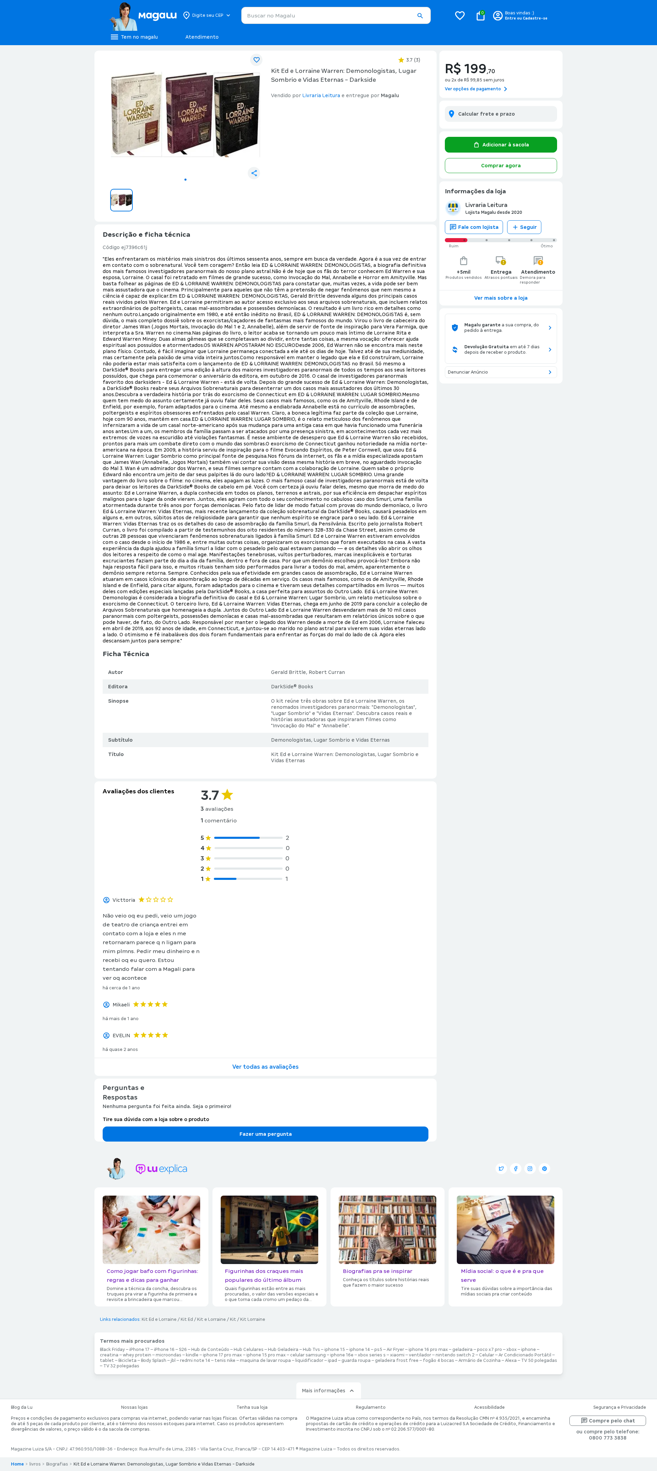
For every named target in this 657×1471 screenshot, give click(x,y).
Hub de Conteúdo (210, 1349)
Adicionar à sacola (505, 144)
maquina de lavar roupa (265, 1360)
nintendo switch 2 (455, 1355)
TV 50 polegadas (539, 1360)
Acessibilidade (489, 1407)
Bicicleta (127, 1360)
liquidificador (309, 1360)
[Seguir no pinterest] (544, 1168)
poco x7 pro (489, 1349)
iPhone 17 (139, 1349)
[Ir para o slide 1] (185, 180)
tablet (107, 1360)
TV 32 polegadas (121, 1366)
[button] (420, 16)
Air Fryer (395, 1349)
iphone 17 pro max (222, 1355)
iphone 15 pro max (266, 1355)
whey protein (137, 1355)
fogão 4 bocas (438, 1360)
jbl (173, 1360)
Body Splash (153, 1360)
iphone (528, 1349)
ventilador (420, 1355)
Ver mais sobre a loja (501, 298)
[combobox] (336, 15)
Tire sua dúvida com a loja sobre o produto (156, 1119)
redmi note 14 (195, 1360)
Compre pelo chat (612, 1420)
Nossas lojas (134, 1407)
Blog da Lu (22, 1407)
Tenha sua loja (252, 1407)
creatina (109, 1355)
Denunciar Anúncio (468, 372)
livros (35, 1464)
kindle (192, 1355)
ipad (332, 1360)
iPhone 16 (164, 1349)
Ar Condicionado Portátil (525, 1355)
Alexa (511, 1360)
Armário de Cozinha (480, 1360)
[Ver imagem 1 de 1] (185, 115)
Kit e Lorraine (211, 1319)
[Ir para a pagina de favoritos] (460, 15)
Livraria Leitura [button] (321, 95)
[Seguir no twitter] (501, 1168)
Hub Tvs (311, 1349)
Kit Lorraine (252, 1319)
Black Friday (112, 1349)
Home (17, 1464)
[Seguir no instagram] (530, 1168)
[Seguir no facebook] (515, 1168)
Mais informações (323, 1390)
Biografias (57, 1464)
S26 (183, 1349)
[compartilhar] (254, 173)
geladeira (462, 1349)
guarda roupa (356, 1360)
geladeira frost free (396, 1360)
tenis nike (225, 1360)
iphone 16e (341, 1355)
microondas (168, 1355)
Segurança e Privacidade (619, 1407)
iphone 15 (334, 1349)
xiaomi (397, 1355)
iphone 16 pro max (428, 1349)
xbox (511, 1349)
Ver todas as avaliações (265, 1067)
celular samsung (308, 1355)
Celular (486, 1355)
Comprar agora (501, 165)
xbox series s (372, 1355)
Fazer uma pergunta (266, 1134)
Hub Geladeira (283, 1349)
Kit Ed (187, 1319)
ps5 (378, 1349)
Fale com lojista (478, 227)
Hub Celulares (248, 1349)
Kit (233, 1319)
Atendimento (202, 37)
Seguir (528, 227)
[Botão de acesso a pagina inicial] (143, 15)
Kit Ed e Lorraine (159, 1319)
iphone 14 (359, 1349)
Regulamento (371, 1407)
